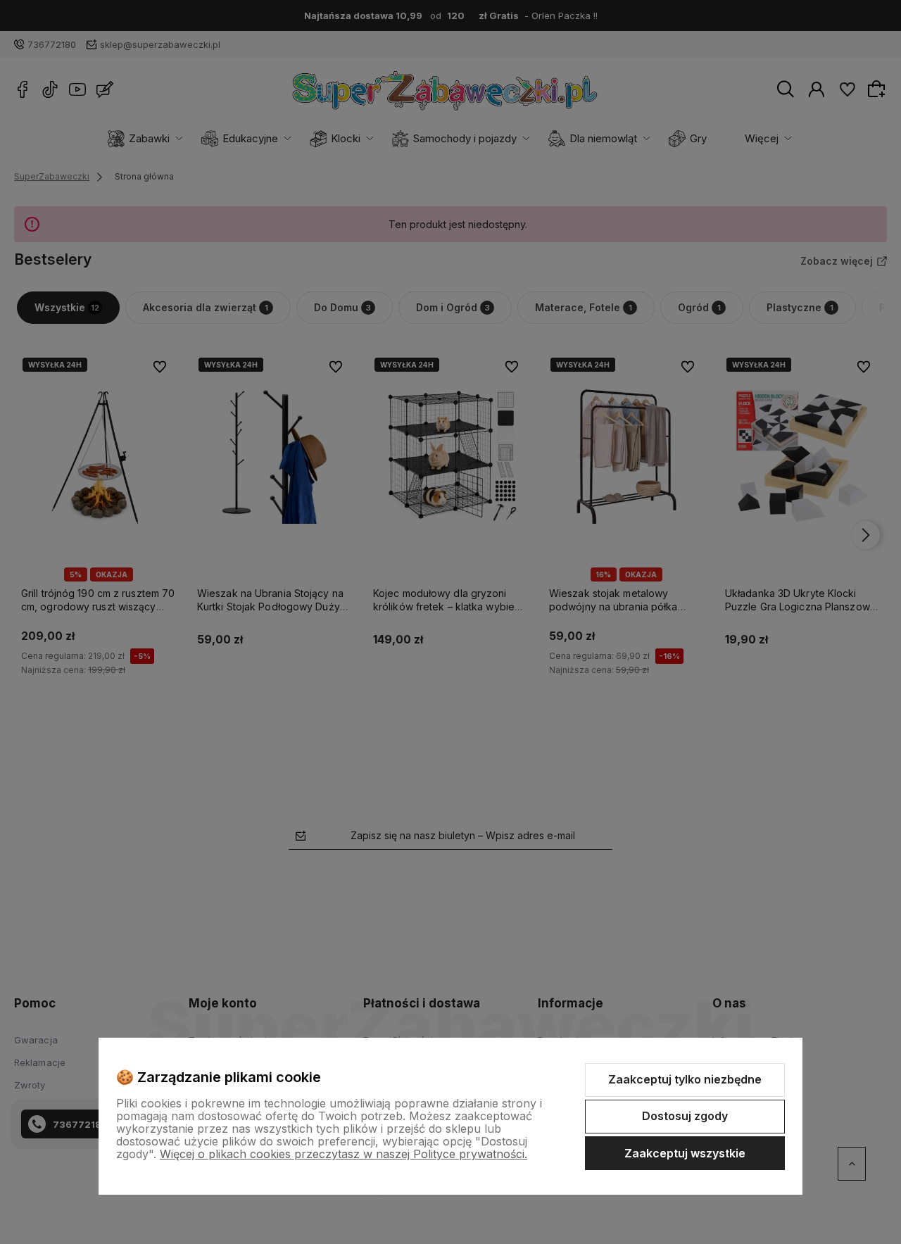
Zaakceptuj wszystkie (684, 1153)
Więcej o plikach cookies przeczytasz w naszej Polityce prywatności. (343, 1154)
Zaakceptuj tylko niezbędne (685, 1079)
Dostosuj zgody (685, 1116)
